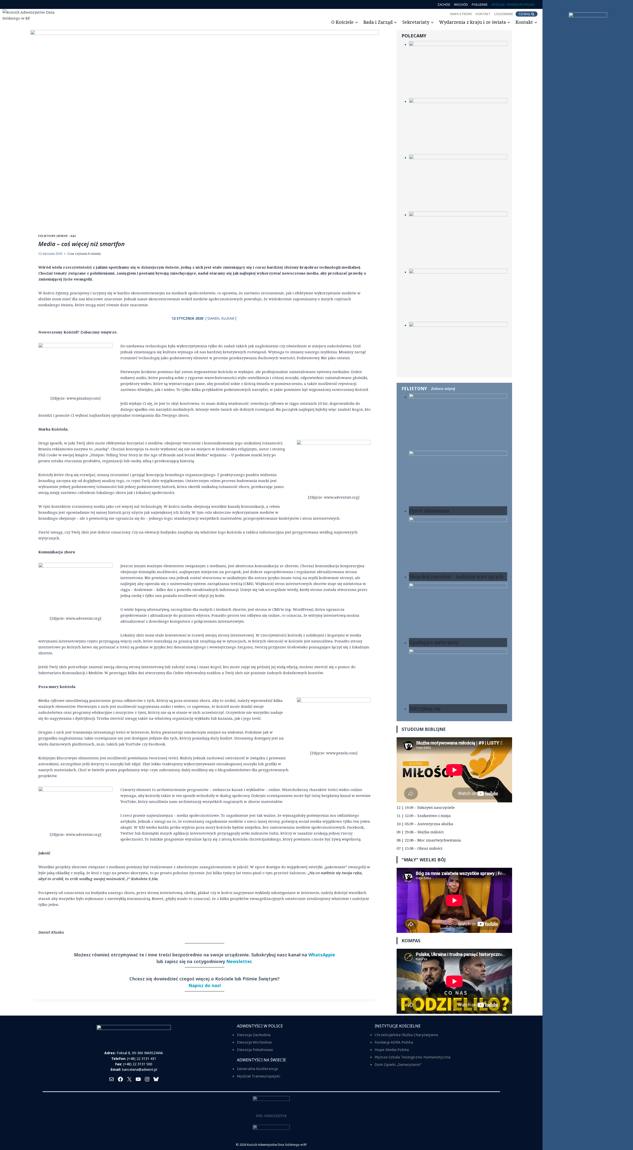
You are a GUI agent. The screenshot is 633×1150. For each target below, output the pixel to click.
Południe (480, 4)
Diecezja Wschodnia (254, 1042)
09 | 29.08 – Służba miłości (420, 831)
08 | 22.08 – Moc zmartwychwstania (429, 840)
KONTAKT (483, 14)
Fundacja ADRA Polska (394, 1042)
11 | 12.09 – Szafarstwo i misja (424, 815)
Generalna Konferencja (257, 1068)
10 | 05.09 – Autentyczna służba (425, 823)
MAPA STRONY (461, 14)
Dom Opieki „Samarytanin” (398, 1064)
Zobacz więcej (443, 388)
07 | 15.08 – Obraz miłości (419, 848)
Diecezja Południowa (255, 1049)
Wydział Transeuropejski (513, 4)
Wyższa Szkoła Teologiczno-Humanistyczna (412, 1056)
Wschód (461, 4)
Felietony (46, 236)
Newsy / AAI (66, 236)
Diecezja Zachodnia (254, 1034)
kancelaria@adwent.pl (139, 1069)
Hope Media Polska (392, 1049)
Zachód (443, 4)
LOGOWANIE (503, 14)
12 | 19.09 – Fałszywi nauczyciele (426, 807)
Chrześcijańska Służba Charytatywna (406, 1034)
